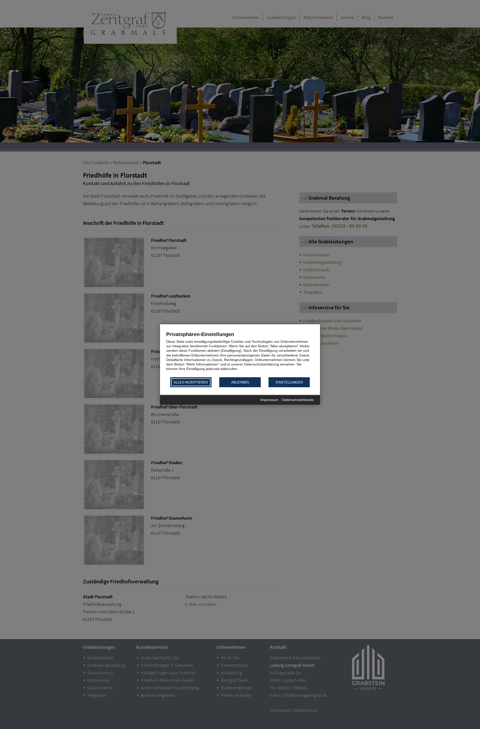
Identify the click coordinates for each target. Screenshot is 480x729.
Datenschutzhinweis (298, 400)
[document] (240, 354)
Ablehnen (240, 382)
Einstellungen (289, 382)
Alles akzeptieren (191, 382)
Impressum (269, 400)
